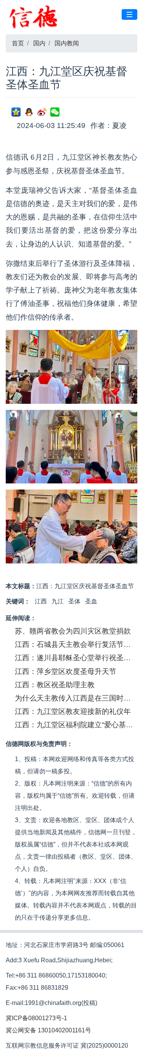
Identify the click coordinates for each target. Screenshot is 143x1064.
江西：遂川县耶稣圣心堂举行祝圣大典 (76, 658)
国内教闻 (67, 43)
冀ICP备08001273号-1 (36, 1018)
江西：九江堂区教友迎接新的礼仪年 (73, 711)
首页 (18, 43)
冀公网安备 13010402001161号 (48, 1030)
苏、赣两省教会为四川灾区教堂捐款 (73, 631)
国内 (39, 43)
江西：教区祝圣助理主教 (55, 685)
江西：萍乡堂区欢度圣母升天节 (65, 671)
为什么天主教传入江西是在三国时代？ (76, 698)
